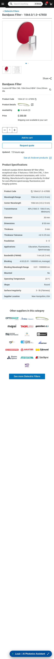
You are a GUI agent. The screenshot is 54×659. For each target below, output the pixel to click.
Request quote (27, 145)
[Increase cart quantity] (14, 130)
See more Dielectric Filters (27, 376)
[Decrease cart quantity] (4, 130)
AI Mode (38, 4)
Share (45, 78)
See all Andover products (36, 157)
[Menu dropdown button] (3, 4)
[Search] (11, 4)
